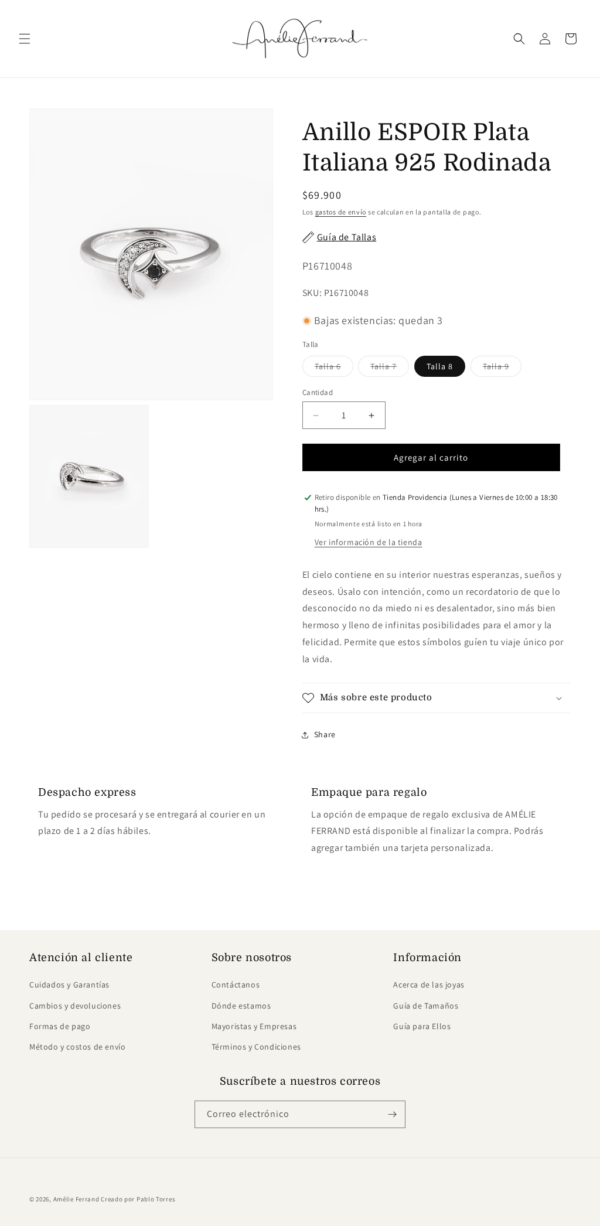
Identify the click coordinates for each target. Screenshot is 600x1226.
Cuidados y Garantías (69, 984)
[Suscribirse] (392, 1114)
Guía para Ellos (422, 1026)
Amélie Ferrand (76, 1199)
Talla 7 (389, 368)
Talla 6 (334, 368)
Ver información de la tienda (368, 542)
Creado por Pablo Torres (138, 1199)
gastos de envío (341, 211)
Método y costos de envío (77, 1046)
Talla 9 (502, 368)
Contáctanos (236, 984)
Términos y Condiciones (256, 1046)
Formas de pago (59, 1026)
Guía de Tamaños (425, 1005)
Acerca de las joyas (428, 984)
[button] (25, 39)
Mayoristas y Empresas (254, 1026)
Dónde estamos (241, 1005)
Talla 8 (440, 366)
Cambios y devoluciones (75, 1005)
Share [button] (325, 734)
